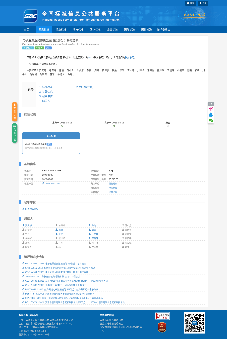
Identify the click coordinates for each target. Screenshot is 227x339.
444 (90, 57)
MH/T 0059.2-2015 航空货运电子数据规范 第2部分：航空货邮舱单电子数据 (61, 289)
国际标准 (129, 29)
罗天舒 (28, 225)
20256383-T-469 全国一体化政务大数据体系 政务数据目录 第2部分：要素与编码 (64, 298)
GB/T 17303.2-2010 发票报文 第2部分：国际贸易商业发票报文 (55, 285)
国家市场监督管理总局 (111, 320)
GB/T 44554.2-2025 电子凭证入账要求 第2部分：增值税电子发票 (56, 272)
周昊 (94, 229)
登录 (191, 3)
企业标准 (112, 29)
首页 (26, 29)
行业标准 (61, 29)
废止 (168, 122)
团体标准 (95, 29)
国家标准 (44, 29)
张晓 (60, 234)
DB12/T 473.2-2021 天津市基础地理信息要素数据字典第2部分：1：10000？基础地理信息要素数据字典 (75, 302)
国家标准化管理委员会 (111, 323)
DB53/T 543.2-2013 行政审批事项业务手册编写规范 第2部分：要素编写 (60, 294)
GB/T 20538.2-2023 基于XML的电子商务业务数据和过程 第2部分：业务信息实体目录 (66, 281)
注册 (203, 3)
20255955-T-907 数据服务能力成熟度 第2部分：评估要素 (52, 276)
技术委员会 (163, 29)
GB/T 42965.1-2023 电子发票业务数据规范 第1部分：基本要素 (55, 263)
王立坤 (95, 234)
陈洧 (94, 225)
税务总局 (129, 57)
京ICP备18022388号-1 (40, 334)
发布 (62, 122)
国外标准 (146, 29)
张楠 (60, 229)
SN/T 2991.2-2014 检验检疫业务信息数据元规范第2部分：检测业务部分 (60, 268)
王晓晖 (95, 238)
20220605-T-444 (52, 183)
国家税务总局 (31, 209)
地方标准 (78, 29)
